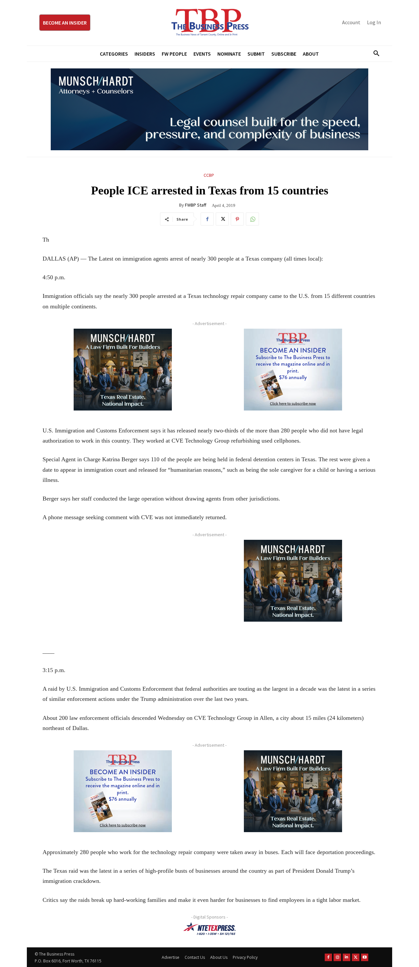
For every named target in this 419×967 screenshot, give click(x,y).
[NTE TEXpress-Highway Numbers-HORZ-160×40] (209, 928)
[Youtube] (365, 957)
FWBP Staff (195, 205)
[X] (222, 219)
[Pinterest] (237, 219)
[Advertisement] (123, 585)
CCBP (209, 175)
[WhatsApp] (252, 219)
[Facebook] (207, 219)
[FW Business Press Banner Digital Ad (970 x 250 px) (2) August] (209, 109)
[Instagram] (337, 957)
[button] (373, 54)
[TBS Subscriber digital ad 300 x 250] (293, 370)
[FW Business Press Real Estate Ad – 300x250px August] (123, 370)
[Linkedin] (346, 957)
